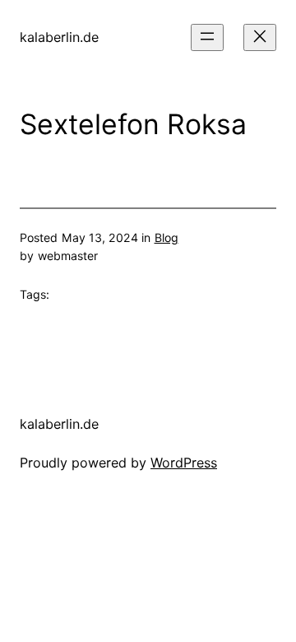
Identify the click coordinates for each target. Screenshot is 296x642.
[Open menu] (207, 37)
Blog (166, 237)
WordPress (183, 462)
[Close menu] (259, 37)
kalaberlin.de (59, 37)
